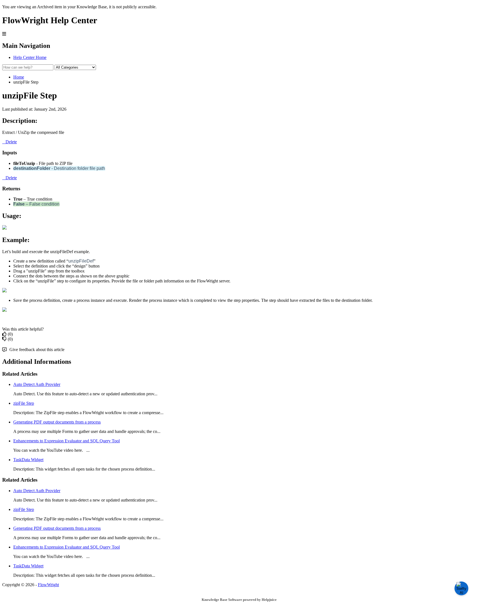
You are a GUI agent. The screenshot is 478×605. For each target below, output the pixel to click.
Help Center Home (29, 57)
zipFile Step (23, 403)
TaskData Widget (28, 459)
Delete (11, 141)
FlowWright (48, 584)
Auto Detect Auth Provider (36, 384)
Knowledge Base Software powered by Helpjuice (239, 600)
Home (18, 77)
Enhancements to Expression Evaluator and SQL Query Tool (66, 440)
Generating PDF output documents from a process (57, 422)
